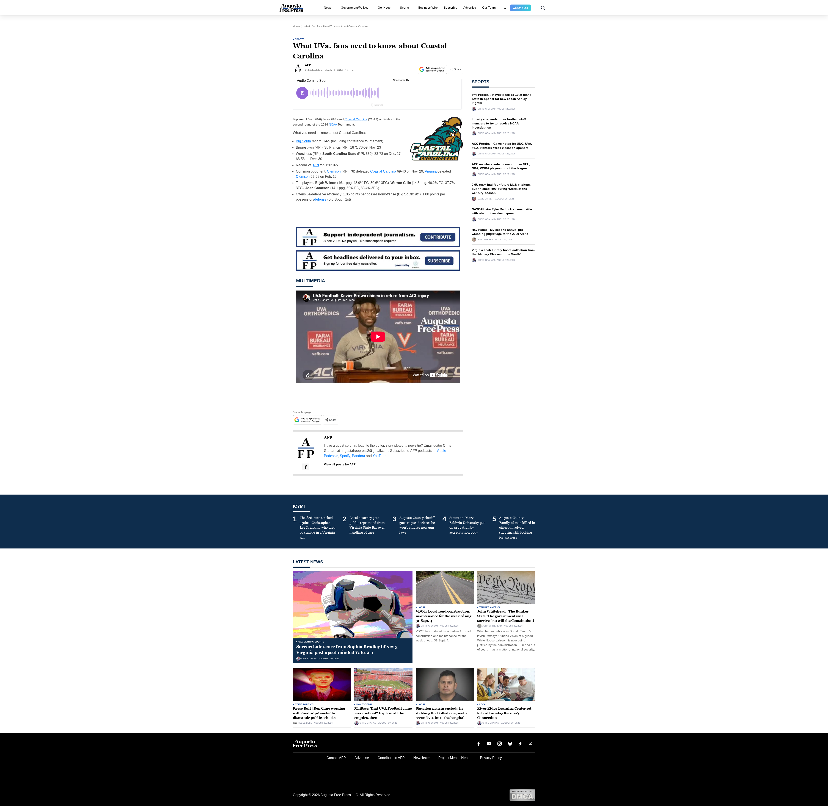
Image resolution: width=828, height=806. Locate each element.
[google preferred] (433, 69)
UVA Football (365, 704)
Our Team (489, 7)
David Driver (485, 199)
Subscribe (450, 7)
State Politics (304, 704)
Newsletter (421, 758)
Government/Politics (354, 7)
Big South (303, 141)
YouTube (379, 456)
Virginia (431, 171)
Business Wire (428, 7)
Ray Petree (485, 240)
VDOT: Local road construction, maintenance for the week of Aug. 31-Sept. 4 (444, 616)
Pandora (358, 456)
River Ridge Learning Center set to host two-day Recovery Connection (504, 713)
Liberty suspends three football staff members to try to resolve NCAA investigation (499, 123)
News (327, 7)
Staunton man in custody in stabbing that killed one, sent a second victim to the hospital (441, 713)
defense (320, 199)
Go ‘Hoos (384, 7)
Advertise (469, 7)
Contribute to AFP (391, 758)
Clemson (334, 171)
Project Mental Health (454, 758)
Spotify (345, 456)
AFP (328, 437)
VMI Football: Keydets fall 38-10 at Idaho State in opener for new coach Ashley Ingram (502, 99)
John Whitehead (492, 626)
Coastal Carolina (356, 119)
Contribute (520, 7)
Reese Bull (305, 723)
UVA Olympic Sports (311, 642)
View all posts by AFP (340, 464)
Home (296, 26)
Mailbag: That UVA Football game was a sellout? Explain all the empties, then (383, 713)
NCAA (333, 124)
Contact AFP (336, 758)
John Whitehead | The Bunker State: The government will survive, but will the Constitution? (506, 616)
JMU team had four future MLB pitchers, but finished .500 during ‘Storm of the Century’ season (501, 189)
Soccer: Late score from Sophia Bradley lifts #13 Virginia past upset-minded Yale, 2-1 (347, 649)
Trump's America (490, 607)
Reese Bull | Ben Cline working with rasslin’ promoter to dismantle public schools (319, 713)
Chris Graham (486, 109)
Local (422, 607)
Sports (404, 7)
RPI (316, 165)
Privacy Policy (491, 758)
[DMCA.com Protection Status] (522, 795)
